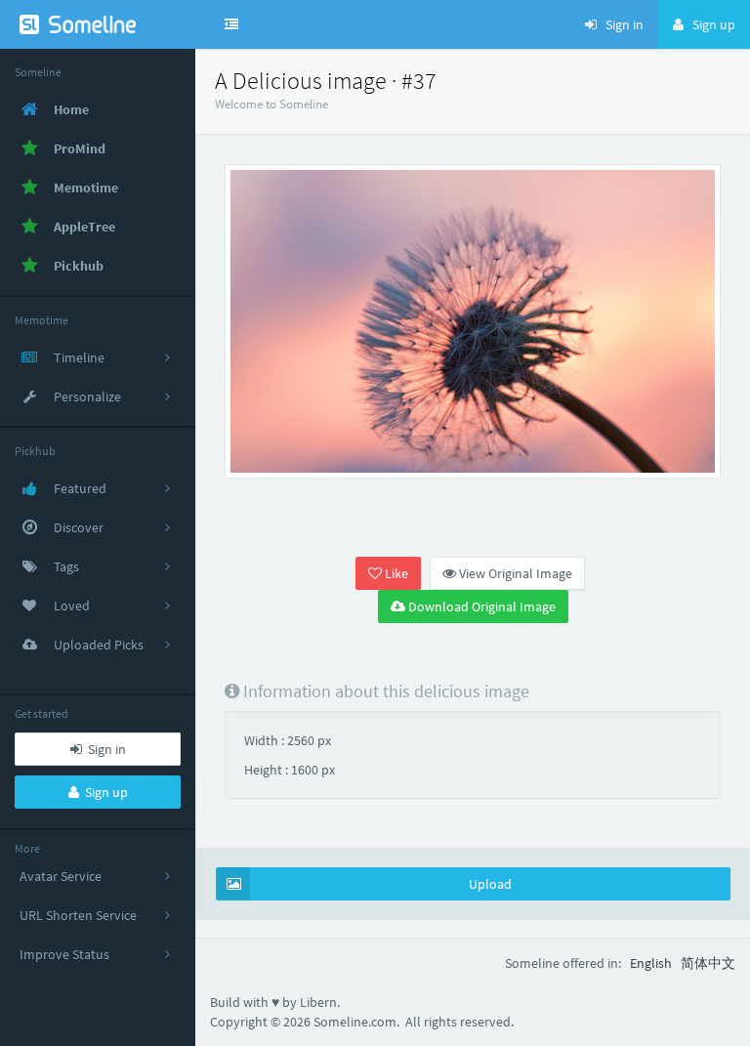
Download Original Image (480, 606)
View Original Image (514, 573)
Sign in (104, 749)
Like (395, 573)
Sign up (103, 792)
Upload (490, 884)
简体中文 (708, 963)
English (651, 963)
